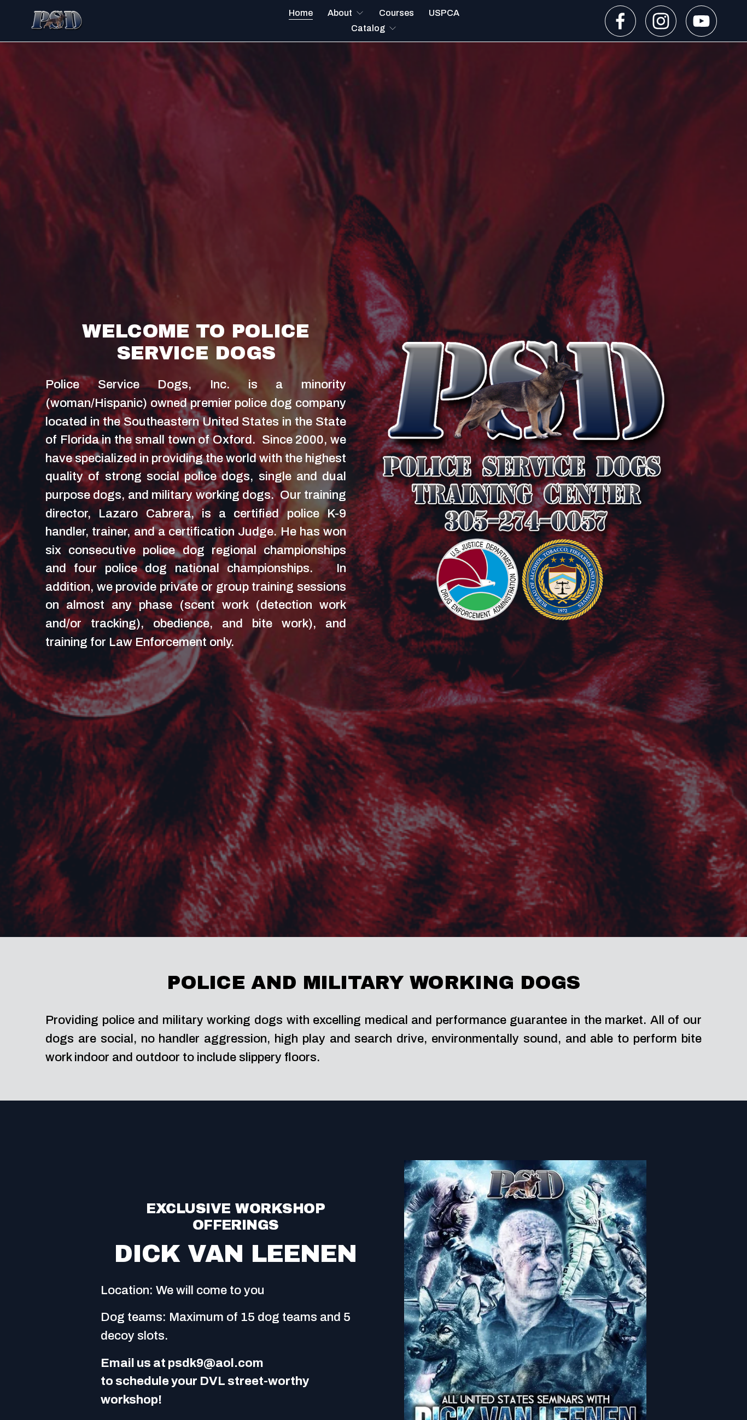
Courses (396, 13)
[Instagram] (660, 21)
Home (301, 13)
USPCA (444, 13)
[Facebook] (620, 21)
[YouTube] (701, 21)
